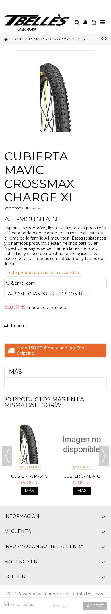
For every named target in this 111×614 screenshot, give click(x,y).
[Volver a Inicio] (6, 39)
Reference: (12, 208)
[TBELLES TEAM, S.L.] (37, 22)
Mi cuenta (17, 531)
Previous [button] (7, 456)
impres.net (53, 593)
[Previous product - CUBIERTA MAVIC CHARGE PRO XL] (102, 38)
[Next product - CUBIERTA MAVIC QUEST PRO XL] (106, 38)
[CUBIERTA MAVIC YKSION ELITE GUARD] (81, 444)
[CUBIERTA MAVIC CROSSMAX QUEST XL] (29, 444)
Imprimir (19, 325)
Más (15, 371)
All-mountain (30, 219)
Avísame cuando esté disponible (47, 293)
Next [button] (104, 456)
